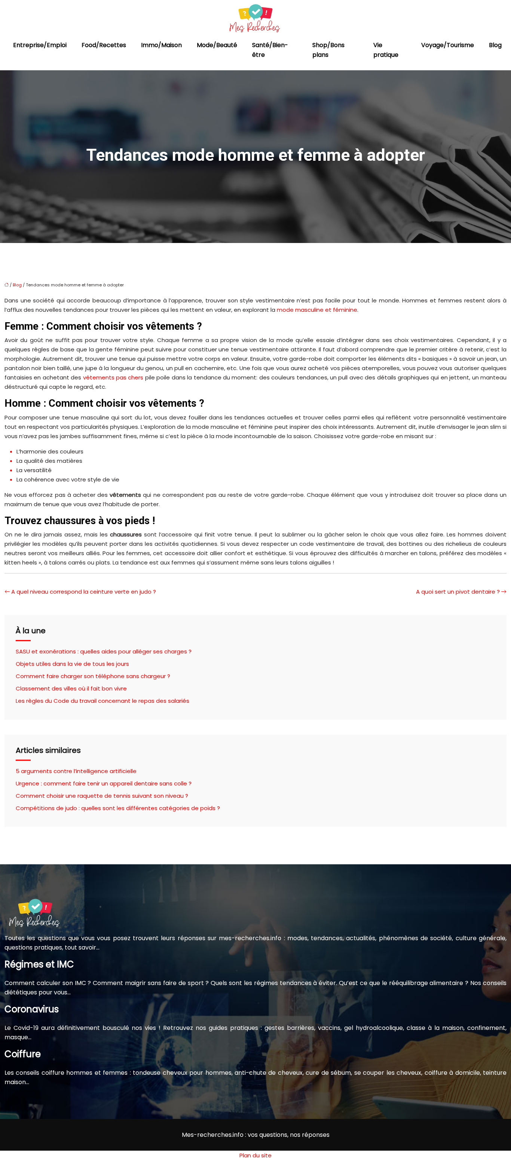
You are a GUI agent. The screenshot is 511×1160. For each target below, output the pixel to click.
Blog (495, 45)
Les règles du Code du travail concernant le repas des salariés (102, 701)
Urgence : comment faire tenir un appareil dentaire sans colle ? (104, 783)
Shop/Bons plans (328, 50)
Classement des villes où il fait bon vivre (71, 688)
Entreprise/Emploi (40, 45)
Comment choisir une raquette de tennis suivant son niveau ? (102, 796)
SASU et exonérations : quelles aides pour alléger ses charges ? (104, 651)
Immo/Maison (161, 45)
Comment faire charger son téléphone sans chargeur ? (93, 676)
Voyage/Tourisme (447, 45)
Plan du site (255, 1155)
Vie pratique (385, 50)
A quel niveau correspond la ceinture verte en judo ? (83, 592)
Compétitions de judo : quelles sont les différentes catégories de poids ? (118, 808)
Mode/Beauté (217, 45)
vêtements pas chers (113, 377)
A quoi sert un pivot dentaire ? (458, 592)
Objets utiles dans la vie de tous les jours (72, 664)
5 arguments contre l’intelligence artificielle (76, 771)
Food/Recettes (104, 45)
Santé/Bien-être (270, 50)
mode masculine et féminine (317, 310)
